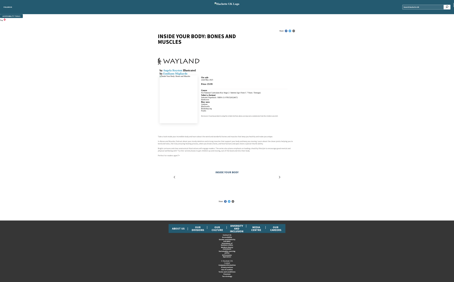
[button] (174, 177)
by (161, 70)
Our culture (217, 228)
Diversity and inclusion (236, 228)
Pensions (227, 274)
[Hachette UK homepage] (227, 7)
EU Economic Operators (227, 256)
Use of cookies (227, 269)
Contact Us (227, 235)
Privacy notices (227, 267)
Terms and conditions (227, 272)
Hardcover (205, 100)
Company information (227, 265)
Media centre (256, 228)
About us (178, 228)
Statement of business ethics (227, 244)
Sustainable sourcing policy (227, 252)
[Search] (447, 7)
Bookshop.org (206, 109)
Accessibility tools (11, 16)
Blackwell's (205, 106)
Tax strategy (227, 276)
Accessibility (227, 237)
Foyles (203, 111)
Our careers (275, 228)
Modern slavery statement (227, 248)
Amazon (204, 104)
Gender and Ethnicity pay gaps (227, 240)
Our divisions (198, 228)
